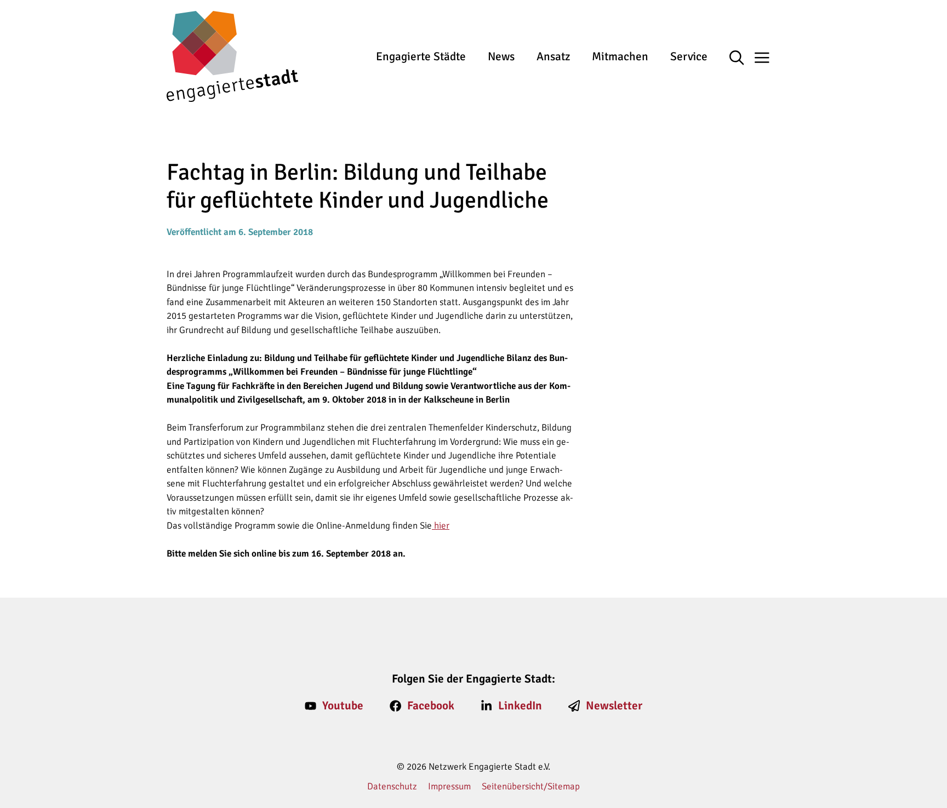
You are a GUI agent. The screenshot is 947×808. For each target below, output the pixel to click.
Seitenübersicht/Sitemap (531, 786)
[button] (742, 58)
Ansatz (553, 56)
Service (689, 56)
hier (440, 525)
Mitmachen (620, 56)
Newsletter (614, 705)
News (501, 56)
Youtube (342, 705)
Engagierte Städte (421, 56)
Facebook (430, 705)
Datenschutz (392, 786)
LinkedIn (520, 705)
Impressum (449, 786)
